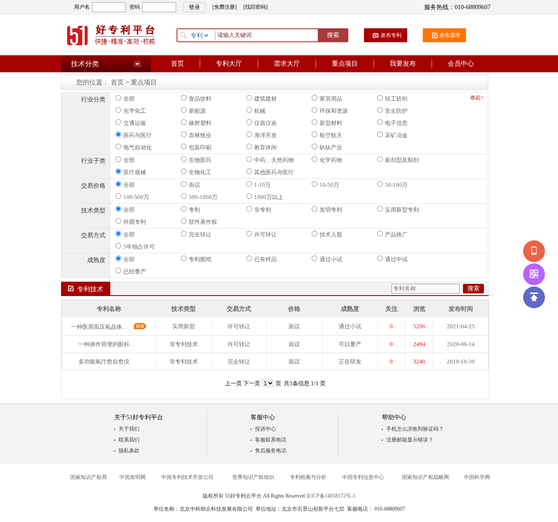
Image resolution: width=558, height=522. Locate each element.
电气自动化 (137, 147)
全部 (129, 98)
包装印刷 (200, 147)
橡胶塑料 (200, 123)
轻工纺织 (396, 98)
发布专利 (391, 35)
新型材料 (331, 123)
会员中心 (461, 63)
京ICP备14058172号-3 (330, 496)
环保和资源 (334, 111)
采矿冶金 (396, 135)
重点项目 (345, 63)
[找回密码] (255, 7)
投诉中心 (265, 429)
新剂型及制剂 (402, 160)
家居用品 (331, 98)
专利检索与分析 (308, 477)
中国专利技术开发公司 (187, 477)
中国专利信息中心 (363, 477)
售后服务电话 (270, 451)
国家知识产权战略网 (425, 477)
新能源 (197, 111)
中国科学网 (477, 477)
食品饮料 (200, 98)
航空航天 (331, 135)
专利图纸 (200, 259)
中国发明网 (132, 477)
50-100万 (396, 185)
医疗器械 (134, 172)
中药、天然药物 (274, 160)
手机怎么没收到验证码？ (415, 429)
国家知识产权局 (88, 477)
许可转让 (265, 234)
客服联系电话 (270, 440)
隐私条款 (129, 451)
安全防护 (396, 111)
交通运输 (134, 123)
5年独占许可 (139, 246)
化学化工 (134, 111)
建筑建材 (265, 98)
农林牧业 (200, 135)
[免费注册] (224, 7)
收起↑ (476, 97)
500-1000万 (203, 197)
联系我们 (129, 440)
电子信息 (396, 123)
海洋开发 (265, 135)
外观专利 (134, 222)
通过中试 (396, 259)
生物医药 (200, 160)
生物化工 (200, 172)
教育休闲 (265, 147)
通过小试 (331, 259)
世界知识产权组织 (253, 477)
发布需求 (449, 35)
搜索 (333, 35)
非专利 (262, 209)
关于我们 (129, 429)
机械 (259, 111)
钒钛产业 (331, 147)
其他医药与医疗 (274, 172)
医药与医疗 (137, 135)
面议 (194, 185)
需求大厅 (287, 63)
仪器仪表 (265, 123)
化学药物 (331, 160)
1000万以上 (268, 197)
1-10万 (262, 185)
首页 (177, 63)
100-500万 (136, 197)
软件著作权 (203, 222)
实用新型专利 (402, 209)
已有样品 (265, 259)
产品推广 (396, 234)
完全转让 (200, 234)
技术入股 (331, 234)
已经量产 (134, 271)
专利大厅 (229, 63)
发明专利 (331, 209)
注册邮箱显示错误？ (409, 440)
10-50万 (329, 185)
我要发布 (403, 63)
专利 (194, 209)
